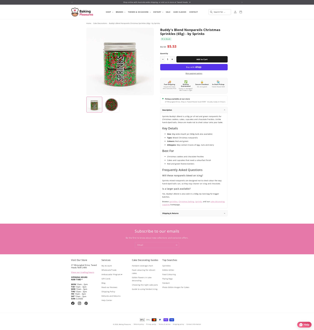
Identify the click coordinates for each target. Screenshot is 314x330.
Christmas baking (186, 201)
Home (88, 23)
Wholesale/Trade (109, 270)
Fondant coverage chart (142, 266)
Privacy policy (151, 324)
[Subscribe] (176, 245)
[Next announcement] (242, 2)
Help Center (107, 300)
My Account (107, 266)
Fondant (166, 283)
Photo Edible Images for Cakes (175, 287)
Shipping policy (178, 324)
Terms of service (164, 324)
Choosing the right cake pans (145, 285)
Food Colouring (169, 274)
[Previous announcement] (72, 2)
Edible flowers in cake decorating (141, 279)
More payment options (194, 73)
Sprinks (198, 201)
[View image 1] (94, 105)
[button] (109, 12)
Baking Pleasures (125, 324)
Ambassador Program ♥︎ (112, 274)
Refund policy (139, 324)
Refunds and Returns (111, 296)
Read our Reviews (109, 287)
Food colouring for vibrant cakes (143, 271)
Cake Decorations (100, 23)
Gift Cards (106, 279)
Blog (103, 283)
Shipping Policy (108, 291)
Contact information (193, 324)
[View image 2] (111, 105)
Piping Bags (167, 279)
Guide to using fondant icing (144, 289)
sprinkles (173, 201)
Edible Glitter (168, 270)
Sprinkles (166, 266)
